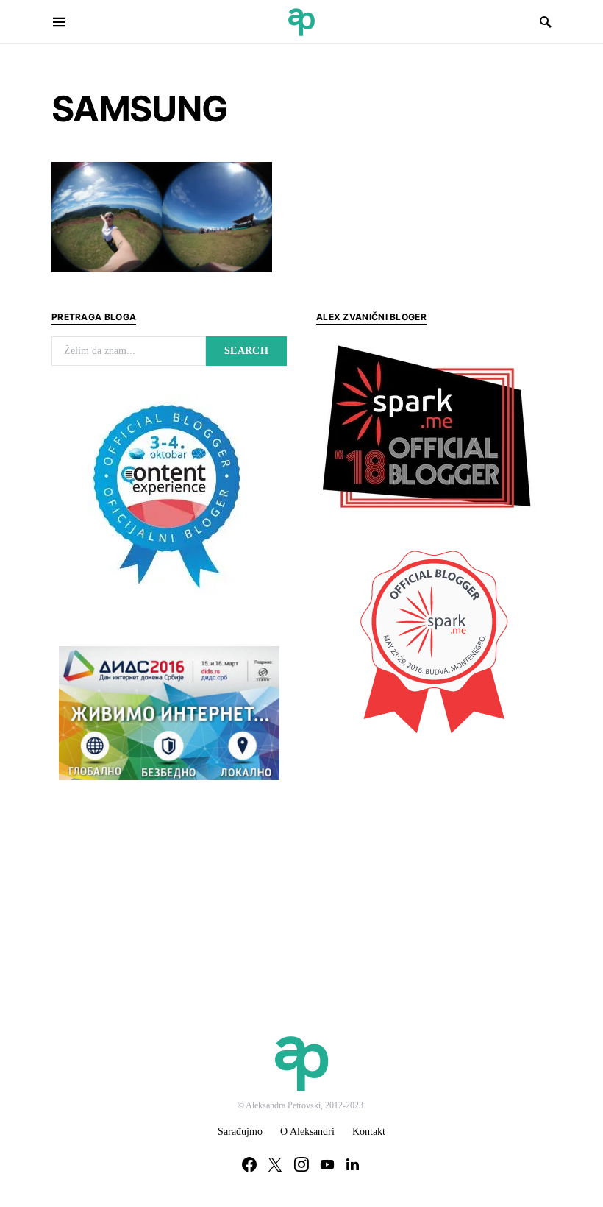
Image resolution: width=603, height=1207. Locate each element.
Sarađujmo (240, 1131)
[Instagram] (301, 1164)
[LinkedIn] (352, 1164)
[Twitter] (275, 1164)
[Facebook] (249, 1164)
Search (246, 350)
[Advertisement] (426, 854)
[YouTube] (327, 1164)
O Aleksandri (307, 1131)
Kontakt (368, 1131)
